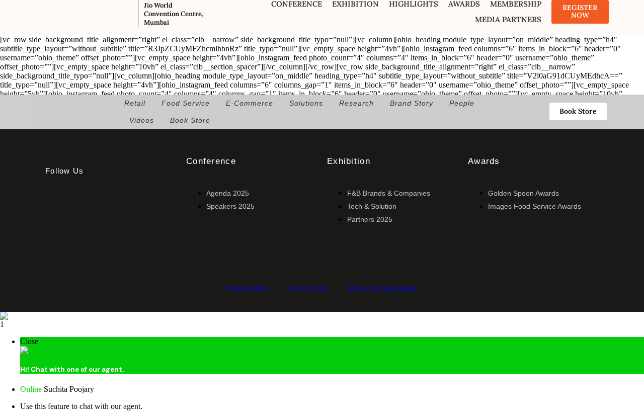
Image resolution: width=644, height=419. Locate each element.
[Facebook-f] (57, 204)
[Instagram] (57, 231)
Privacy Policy (247, 289)
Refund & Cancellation (384, 289)
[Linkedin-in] (131, 204)
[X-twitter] (94, 204)
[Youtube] (94, 231)
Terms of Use (308, 289)
